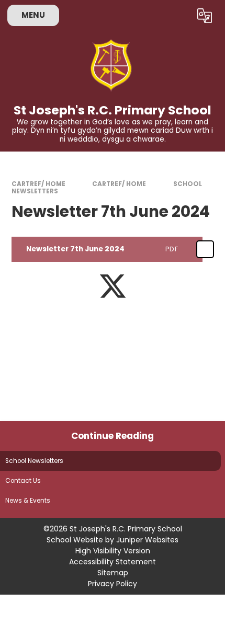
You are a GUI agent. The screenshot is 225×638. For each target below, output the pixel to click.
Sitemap (112, 572)
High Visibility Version (112, 551)
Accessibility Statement (112, 561)
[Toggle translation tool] (204, 15)
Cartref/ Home (38, 184)
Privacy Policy (112, 583)
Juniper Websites (147, 540)
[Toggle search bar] (177, 15)
